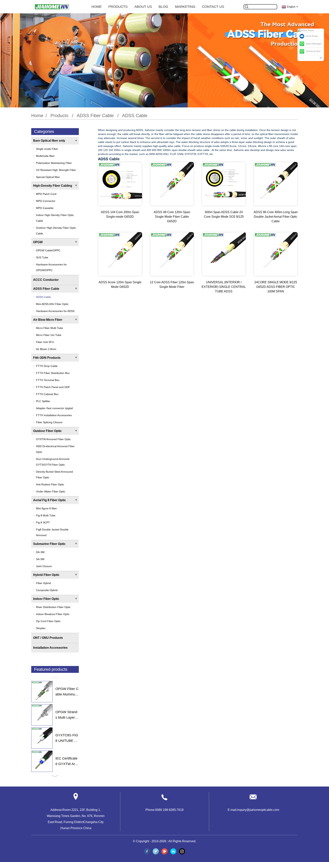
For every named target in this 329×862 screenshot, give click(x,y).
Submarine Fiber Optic (49, 543)
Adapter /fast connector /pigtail (54, 408)
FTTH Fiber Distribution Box (53, 373)
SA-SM (40, 559)
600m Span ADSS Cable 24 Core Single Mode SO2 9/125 (224, 214)
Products (118, 7)
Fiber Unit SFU (45, 342)
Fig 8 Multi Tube (45, 515)
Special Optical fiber (48, 177)
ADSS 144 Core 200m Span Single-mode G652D (120, 214)
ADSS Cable (134, 115)
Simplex (41, 628)
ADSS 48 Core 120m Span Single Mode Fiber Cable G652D (172, 216)
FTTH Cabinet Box (47, 394)
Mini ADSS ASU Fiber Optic (52, 304)
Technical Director (315, 51)
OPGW (38, 242)
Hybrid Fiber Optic (46, 574)
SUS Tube (42, 257)
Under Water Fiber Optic (50, 491)
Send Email (312, 36)
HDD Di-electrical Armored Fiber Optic (55, 449)
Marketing (185, 7)
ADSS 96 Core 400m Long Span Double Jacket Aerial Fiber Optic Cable (276, 216)
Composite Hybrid (46, 590)
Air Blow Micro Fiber (47, 319)
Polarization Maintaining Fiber (54, 162)
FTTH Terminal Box (47, 380)
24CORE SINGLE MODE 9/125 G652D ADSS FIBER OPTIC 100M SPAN (275, 287)
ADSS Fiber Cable (95, 115)
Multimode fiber (45, 155)
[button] (55, 677)
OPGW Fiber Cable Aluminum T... (66, 692)
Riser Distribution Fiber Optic (53, 607)
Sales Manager (314, 43)
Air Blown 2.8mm (46, 349)
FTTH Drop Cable (46, 366)
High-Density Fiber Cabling (52, 185)
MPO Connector (45, 200)
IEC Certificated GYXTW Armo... (66, 761)
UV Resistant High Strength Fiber (56, 169)
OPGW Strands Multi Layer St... (66, 715)
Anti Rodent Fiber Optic (50, 484)
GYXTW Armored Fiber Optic (53, 439)
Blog (163, 7)
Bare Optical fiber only (49, 140)
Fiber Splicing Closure (49, 422)
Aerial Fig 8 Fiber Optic (49, 500)
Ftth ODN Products (47, 357)
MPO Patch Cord (46, 193)
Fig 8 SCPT (43, 522)
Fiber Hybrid (43, 583)
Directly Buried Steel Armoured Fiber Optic (54, 474)
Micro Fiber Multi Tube (49, 327)
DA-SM (40, 552)
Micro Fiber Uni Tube (48, 335)
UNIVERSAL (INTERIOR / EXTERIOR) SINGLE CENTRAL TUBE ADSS (224, 287)
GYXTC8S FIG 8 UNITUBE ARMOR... (67, 738)
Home (96, 7)
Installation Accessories (50, 647)
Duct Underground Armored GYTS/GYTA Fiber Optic (52, 461)
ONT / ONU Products (48, 637)
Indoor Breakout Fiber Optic (52, 614)
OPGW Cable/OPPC (48, 250)
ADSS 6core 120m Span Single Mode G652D (120, 284)
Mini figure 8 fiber (46, 508)
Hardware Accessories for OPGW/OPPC (51, 267)
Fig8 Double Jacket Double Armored (52, 532)
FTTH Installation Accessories (54, 415)
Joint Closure (44, 566)
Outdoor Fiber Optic (47, 431)
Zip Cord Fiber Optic (48, 621)
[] (246, 7)
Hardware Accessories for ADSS (55, 311)
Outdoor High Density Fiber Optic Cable (56, 230)
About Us (143, 7)
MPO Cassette (45, 208)
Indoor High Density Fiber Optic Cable (55, 218)
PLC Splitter (43, 401)
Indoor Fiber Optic (46, 598)
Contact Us (213, 7)
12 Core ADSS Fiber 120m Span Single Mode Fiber (172, 284)
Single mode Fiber (47, 148)
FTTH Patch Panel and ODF (53, 387)
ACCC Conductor (46, 279)
